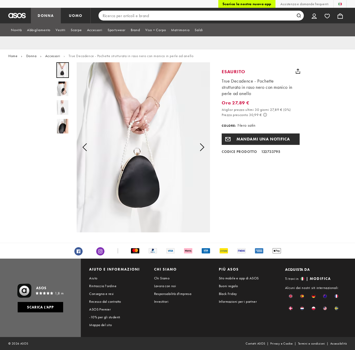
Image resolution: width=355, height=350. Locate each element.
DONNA (46, 15)
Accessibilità (338, 343)
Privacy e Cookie (281, 343)
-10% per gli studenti (104, 317)
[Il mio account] (314, 15)
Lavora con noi (165, 286)
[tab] (16, 29)
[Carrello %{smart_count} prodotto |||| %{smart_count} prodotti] (340, 15)
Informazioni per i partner (238, 301)
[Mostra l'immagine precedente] (86, 147)
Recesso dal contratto (105, 301)
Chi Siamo (162, 278)
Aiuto (93, 278)
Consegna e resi (101, 293)
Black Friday (228, 293)
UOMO (75, 15)
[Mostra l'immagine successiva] (200, 147)
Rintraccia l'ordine (102, 286)
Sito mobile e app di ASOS (239, 278)
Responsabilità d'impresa (173, 293)
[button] (261, 139)
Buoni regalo (228, 286)
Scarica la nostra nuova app (246, 4)
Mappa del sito (100, 324)
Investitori (161, 301)
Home (12, 55)
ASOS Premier (100, 309)
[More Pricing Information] (265, 114)
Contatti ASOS (255, 343)
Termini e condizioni (311, 343)
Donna (31, 55)
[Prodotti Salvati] (327, 15)
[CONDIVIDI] (298, 71)
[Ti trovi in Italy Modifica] (340, 4)
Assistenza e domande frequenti (304, 4)
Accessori (52, 55)
